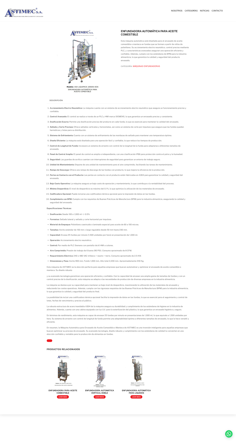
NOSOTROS (176, 11)
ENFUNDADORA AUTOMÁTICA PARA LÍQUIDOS (136, 391)
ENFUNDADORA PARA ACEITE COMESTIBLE (63, 391)
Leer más (63, 397)
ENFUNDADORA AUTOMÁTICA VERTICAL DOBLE (99, 391)
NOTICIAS (204, 11)
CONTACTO (217, 11)
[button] (229, 434)
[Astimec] (24, 18)
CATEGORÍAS (191, 11)
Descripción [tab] (56, 100)
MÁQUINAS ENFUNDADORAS (146, 66)
